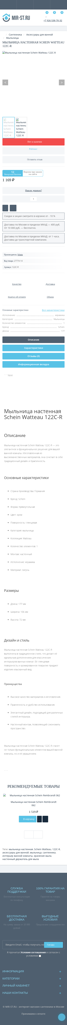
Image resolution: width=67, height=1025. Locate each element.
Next (62, 82)
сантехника (49, 852)
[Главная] (3, 34)
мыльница (36, 852)
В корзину (28, 819)
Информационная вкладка (33, 364)
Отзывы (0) (33, 356)
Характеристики (33, 347)
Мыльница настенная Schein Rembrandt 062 (33, 803)
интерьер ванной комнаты (17, 855)
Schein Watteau (42, 849)
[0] (46, 15)
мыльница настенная (21, 849)
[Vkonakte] (33, 963)
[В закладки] (5, 208)
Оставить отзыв (34, 159)
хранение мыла (42, 855)
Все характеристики (53, 310)
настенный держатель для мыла (20, 859)
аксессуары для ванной (15, 852)
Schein (20, 255)
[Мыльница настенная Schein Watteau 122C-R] (8, 127)
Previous (5, 82)
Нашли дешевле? (33, 190)
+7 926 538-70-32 (53, 20)
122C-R (56, 849)
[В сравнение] (13, 208)
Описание (33, 339)
